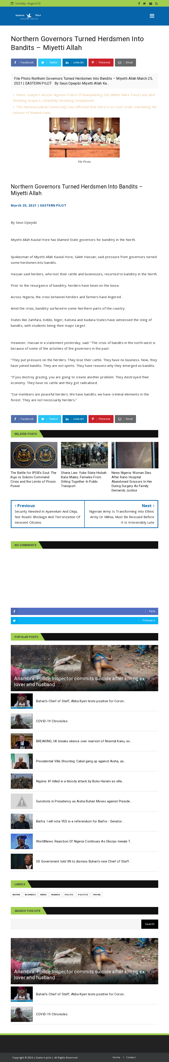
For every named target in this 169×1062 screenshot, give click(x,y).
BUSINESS (30, 894)
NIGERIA (55, 894)
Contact (130, 1057)
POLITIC (69, 894)
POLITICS (83, 894)
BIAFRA (16, 894)
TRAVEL (97, 894)
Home (116, 1057)
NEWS (43, 894)
